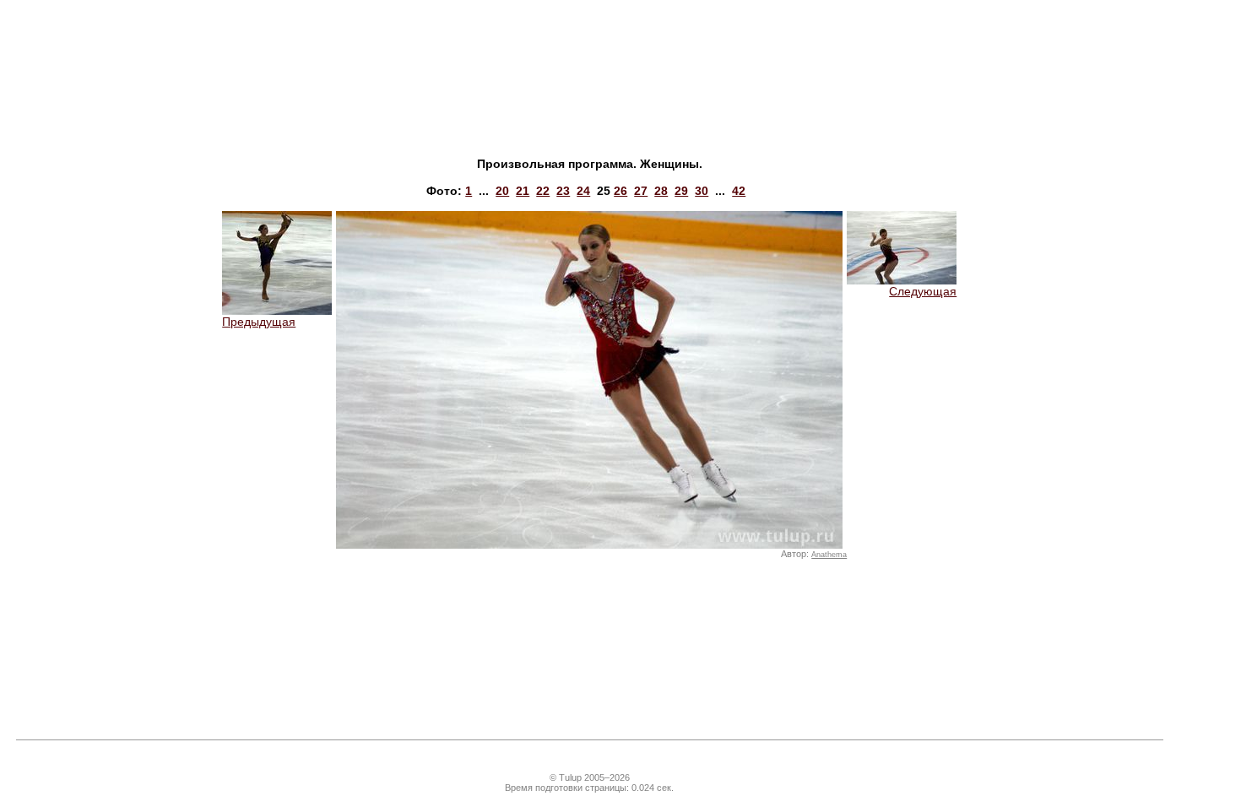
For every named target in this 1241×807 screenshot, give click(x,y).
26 (620, 191)
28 (661, 191)
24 (583, 191)
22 (543, 191)
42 (738, 191)
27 (641, 191)
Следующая (922, 291)
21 (522, 191)
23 (563, 191)
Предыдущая (258, 321)
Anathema (829, 554)
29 (681, 191)
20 (502, 191)
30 (701, 191)
